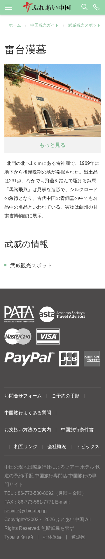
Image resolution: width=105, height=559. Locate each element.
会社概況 (57, 446)
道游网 (78, 536)
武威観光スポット (84, 25)
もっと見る (52, 145)
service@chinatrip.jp (25, 510)
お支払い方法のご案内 (27, 429)
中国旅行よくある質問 (27, 412)
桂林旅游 (52, 536)
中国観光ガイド (44, 25)
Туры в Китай (18, 536)
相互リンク (26, 446)
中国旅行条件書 (77, 429)
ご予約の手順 (66, 395)
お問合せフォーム (23, 395)
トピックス (87, 446)
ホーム (15, 25)
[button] (52, 7)
